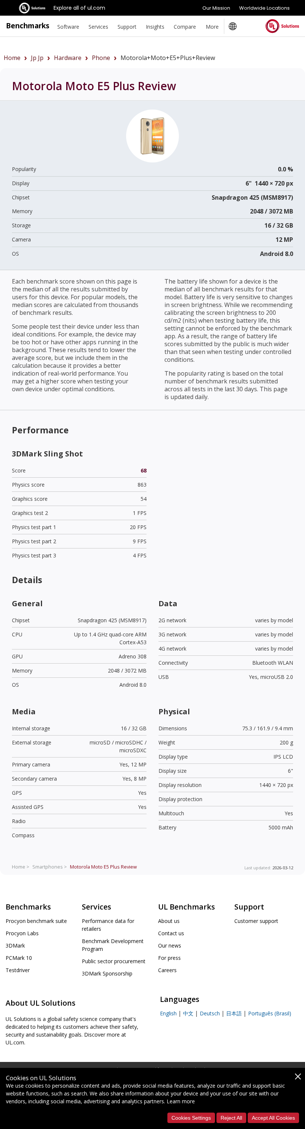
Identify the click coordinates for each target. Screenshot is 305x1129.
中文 (188, 1013)
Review (103, 867)
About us (169, 920)
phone (101, 58)
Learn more (181, 1101)
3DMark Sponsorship (107, 973)
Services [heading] (98, 26)
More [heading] (212, 26)
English (168, 1013)
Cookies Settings (191, 1118)
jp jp (37, 58)
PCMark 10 (19, 957)
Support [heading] (127, 26)
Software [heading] (68, 26)
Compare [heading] (185, 26)
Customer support (256, 920)
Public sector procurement (113, 961)
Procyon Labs (22, 933)
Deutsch (210, 1013)
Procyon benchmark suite (36, 920)
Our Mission (216, 8)
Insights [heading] (155, 26)
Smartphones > (49, 867)
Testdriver (18, 970)
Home (12, 58)
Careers (167, 970)
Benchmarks (27, 25)
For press (169, 957)
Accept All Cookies (273, 1118)
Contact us (171, 933)
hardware (67, 58)
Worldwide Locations (264, 8)
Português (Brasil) (269, 1013)
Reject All (231, 1118)
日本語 (234, 1013)
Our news (169, 945)
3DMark (15, 945)
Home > (20, 867)
